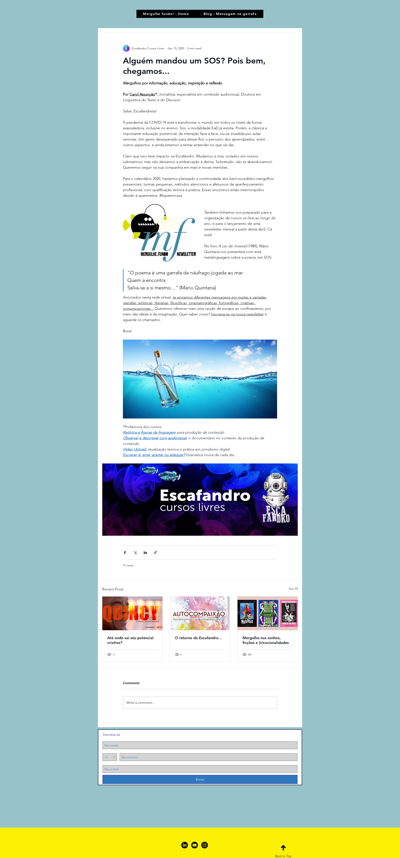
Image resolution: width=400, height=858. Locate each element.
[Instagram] (204, 845)
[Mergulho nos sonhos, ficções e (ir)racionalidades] (268, 613)
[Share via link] (156, 552)
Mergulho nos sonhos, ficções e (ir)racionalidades (265, 640)
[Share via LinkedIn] (145, 552)
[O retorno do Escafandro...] (200, 613)
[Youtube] (194, 845)
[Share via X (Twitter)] (135, 552)
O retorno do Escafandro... (198, 637)
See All (293, 588)
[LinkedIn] (184, 845)
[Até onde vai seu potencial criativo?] (132, 613)
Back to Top (283, 856)
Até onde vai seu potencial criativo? (130, 640)
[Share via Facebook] (125, 552)
